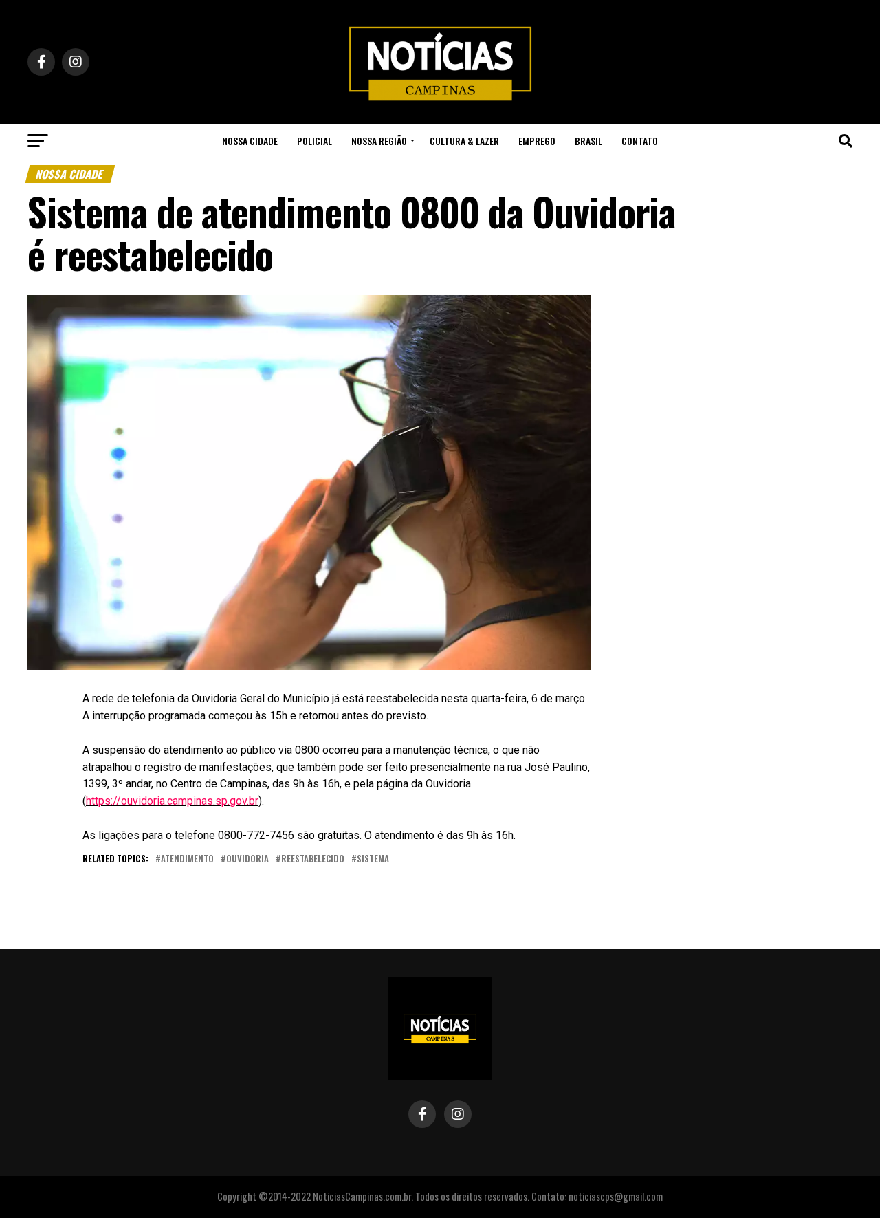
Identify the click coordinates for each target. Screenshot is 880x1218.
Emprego (537, 140)
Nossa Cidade (250, 140)
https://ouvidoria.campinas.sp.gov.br (172, 800)
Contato (640, 140)
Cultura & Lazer (464, 140)
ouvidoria (247, 859)
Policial (314, 140)
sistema (373, 859)
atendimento (187, 859)
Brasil (588, 140)
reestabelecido (312, 859)
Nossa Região (379, 140)
